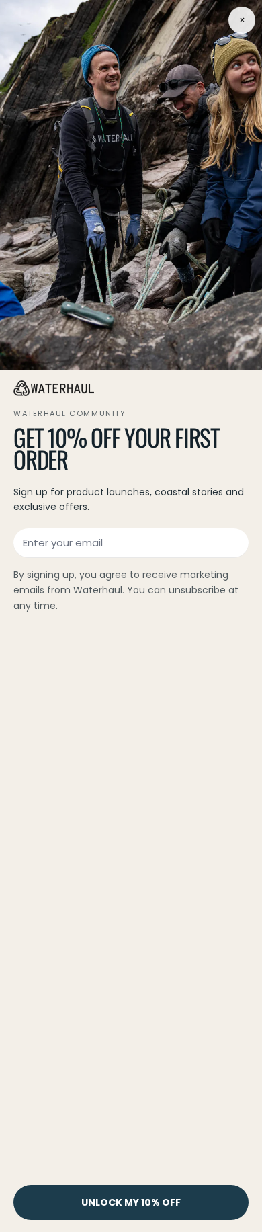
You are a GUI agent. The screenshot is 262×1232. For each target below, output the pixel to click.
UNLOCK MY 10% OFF (131, 1202)
